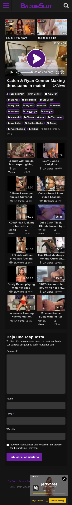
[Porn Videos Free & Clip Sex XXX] (36, 5)
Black (43, 105)
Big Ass (14, 100)
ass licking (16, 123)
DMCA (11, 481)
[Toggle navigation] (6, 5)
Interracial (16, 117)
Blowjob (15, 111)
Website (11, 429)
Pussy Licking (18, 129)
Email (10, 414)
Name (10, 398)
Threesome (57, 117)
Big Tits (30, 105)
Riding (34, 129)
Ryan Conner (34, 94)
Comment (12, 351)
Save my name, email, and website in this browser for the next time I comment (36, 446)
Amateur (52, 94)
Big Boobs (30, 100)
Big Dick (15, 105)
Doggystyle (31, 111)
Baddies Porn (17, 94)
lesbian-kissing (35, 123)
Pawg (53, 123)
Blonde (56, 105)
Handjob (48, 111)
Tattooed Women (36, 117)
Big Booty (48, 100)
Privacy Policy (26, 481)
